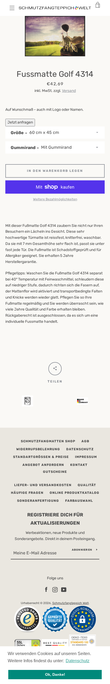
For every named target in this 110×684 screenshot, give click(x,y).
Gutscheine (55, 472)
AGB (85, 441)
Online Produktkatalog (74, 493)
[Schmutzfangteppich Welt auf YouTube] (63, 589)
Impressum (86, 457)
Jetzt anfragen (20, 122)
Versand (69, 90)
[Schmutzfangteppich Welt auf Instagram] (55, 589)
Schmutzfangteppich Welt (70, 603)
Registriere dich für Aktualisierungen (55, 519)
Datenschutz (80, 449)
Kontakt (79, 465)
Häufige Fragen (27, 493)
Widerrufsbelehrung (38, 449)
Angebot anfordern (43, 465)
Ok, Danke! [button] (55, 674)
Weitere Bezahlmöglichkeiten (55, 199)
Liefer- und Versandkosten (43, 485)
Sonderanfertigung (38, 501)
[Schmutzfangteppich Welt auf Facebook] (46, 589)
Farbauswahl (79, 501)
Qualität (87, 485)
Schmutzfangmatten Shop (48, 441)
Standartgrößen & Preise (41, 457)
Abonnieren (82, 549)
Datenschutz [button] (77, 660)
